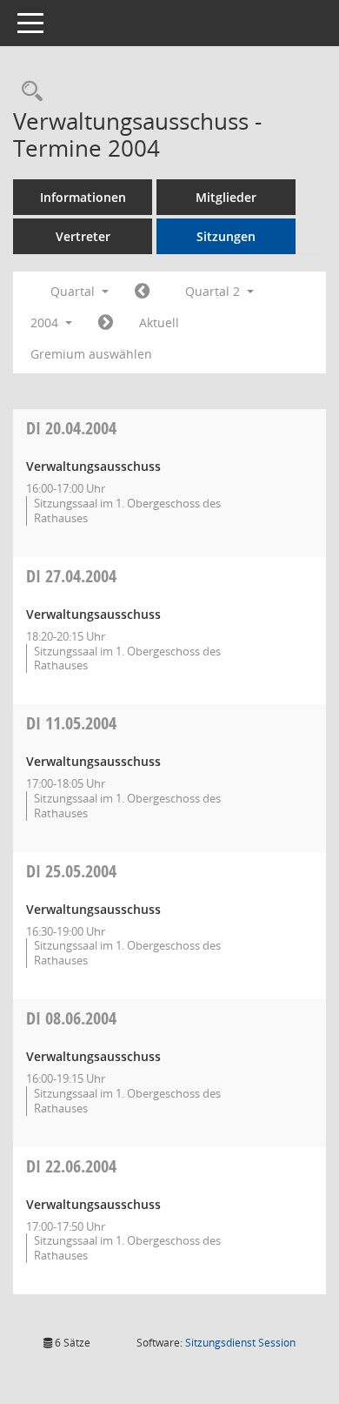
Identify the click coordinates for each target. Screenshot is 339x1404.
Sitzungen (226, 236)
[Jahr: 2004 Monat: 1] (142, 291)
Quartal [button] (74, 291)
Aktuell (159, 322)
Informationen (83, 197)
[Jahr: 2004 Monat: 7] (105, 323)
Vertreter (83, 236)
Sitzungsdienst (240, 1342)
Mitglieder (226, 197)
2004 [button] (46, 322)
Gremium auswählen (91, 354)
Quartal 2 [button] (214, 291)
